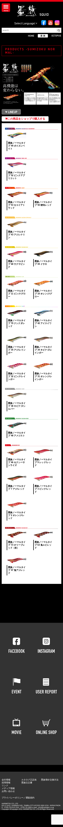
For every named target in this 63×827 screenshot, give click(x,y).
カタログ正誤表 (29, 779)
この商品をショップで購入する (26, 118)
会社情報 (6, 779)
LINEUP (12, 112)
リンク (5, 785)
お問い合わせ (8, 791)
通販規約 (30, 797)
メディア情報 (8, 788)
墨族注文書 (26, 782)
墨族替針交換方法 (49, 779)
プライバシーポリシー (13, 797)
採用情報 (6, 782)
